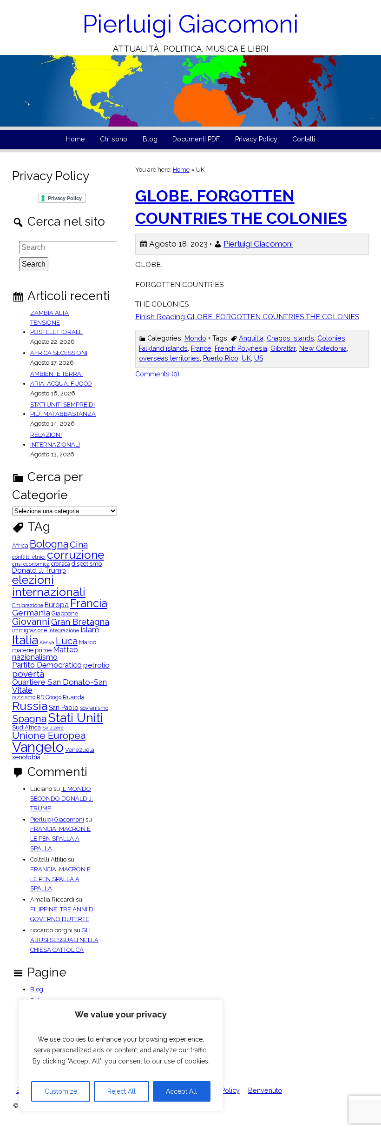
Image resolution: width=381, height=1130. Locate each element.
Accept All (181, 1091)
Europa (57, 605)
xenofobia (26, 757)
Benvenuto (265, 1090)
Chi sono (113, 139)
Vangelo (38, 747)
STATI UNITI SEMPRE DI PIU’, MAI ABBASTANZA (63, 409)
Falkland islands (163, 348)
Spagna (29, 718)
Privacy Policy (256, 139)
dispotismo (87, 564)
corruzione (75, 555)
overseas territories (169, 358)
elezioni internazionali (48, 585)
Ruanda (74, 698)
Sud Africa (26, 728)
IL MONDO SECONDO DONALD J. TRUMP (61, 798)
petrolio (96, 665)
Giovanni (31, 621)
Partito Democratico (47, 665)
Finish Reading (247, 316)
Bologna (49, 544)
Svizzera (53, 728)
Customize (61, 1091)
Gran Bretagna (80, 622)
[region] (121, 1055)
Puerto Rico (220, 358)
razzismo (23, 697)
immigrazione (29, 630)
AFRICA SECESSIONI (58, 352)
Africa (20, 546)
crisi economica (31, 564)
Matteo (65, 650)
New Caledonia (323, 348)
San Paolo (64, 707)
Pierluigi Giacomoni (190, 24)
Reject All (121, 1091)
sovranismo (94, 708)
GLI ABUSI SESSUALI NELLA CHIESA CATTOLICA (64, 940)
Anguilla (251, 338)
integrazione (63, 631)
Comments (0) (157, 374)
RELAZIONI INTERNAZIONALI (55, 439)
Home (75, 139)
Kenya (46, 643)
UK (246, 358)
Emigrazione (27, 605)
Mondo (195, 338)
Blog (150, 139)
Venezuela (79, 750)
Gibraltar (283, 348)
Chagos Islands (290, 338)
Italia (25, 640)
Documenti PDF (196, 139)
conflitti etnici (29, 557)
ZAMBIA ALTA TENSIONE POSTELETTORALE (56, 322)
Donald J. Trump (39, 570)
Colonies (331, 338)
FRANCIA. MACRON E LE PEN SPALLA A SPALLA (60, 838)
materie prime (32, 651)
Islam (89, 630)
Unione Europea (48, 736)
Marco (87, 643)
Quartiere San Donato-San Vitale (59, 686)
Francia (88, 603)
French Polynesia (241, 348)
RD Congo (49, 697)
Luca (67, 641)
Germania (31, 612)
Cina (79, 544)
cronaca (60, 564)
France (201, 348)
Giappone (65, 614)
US (258, 358)
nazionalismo (35, 657)
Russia (29, 706)
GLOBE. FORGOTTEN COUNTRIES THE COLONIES (241, 207)
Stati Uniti (75, 718)
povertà (28, 673)
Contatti (303, 139)
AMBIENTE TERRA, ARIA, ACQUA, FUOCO (61, 378)
